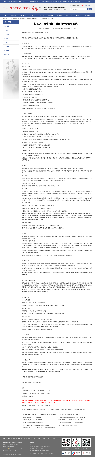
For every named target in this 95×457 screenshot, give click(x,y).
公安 (42, 405)
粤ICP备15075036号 (11, 450)
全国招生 (6, 54)
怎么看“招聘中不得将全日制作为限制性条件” (33, 422)
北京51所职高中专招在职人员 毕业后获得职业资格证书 (70, 422)
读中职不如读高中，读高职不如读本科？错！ (33, 417)
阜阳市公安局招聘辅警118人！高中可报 (71, 414)
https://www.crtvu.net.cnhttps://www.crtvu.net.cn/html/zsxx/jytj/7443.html (66, 409)
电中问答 (6, 38)
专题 (34, 438)
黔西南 (36, 405)
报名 (19, 438)
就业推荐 (22, 18)
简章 (14, 438)
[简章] (86, 5)
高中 (30, 405)
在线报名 (6, 30)
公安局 (45, 405)
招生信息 (15, 18)
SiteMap (21, 450)
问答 (29, 438)
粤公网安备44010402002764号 (15, 449)
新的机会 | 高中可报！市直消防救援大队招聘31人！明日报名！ (41, 414)
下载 (39, 438)
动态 (9, 438)
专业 (24, 438)
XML (17, 450)
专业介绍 (6, 34)
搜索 (89, 9)
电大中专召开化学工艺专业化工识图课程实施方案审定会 (36, 425)
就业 (44, 438)
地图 (54, 438)
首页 (9, 18)
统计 (24, 450)
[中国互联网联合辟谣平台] (66, 454)
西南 (39, 405)
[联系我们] (73, 28)
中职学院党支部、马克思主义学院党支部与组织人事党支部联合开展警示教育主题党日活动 (44, 427)
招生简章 (6, 26)
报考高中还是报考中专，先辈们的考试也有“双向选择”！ (70, 420)
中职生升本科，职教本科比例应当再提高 (32, 420)
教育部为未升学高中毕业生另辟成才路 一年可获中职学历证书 (72, 417)
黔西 (33, 405)
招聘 (48, 405)
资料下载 (6, 42)
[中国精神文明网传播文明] (86, 454)
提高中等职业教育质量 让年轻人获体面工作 (68, 425)
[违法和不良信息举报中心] (76, 454)
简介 (49, 438)
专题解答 (6, 46)
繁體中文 (82, 5)
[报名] (89, 5)
